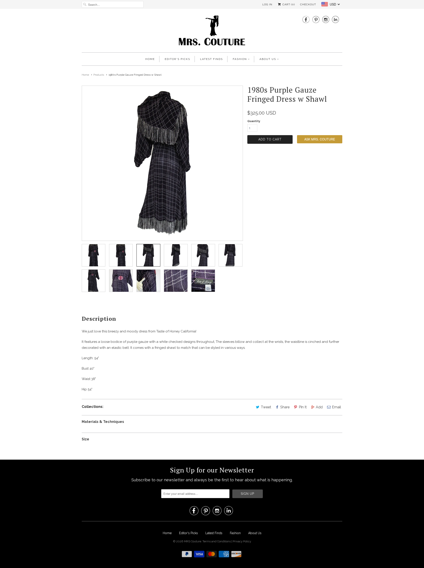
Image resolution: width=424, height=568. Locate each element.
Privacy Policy (242, 541)
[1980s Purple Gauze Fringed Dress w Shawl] (162, 163)
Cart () (288, 4)
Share (285, 407)
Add (319, 407)
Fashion (240, 59)
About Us (267, 59)
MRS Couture (192, 541)
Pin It (303, 407)
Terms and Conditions (217, 541)
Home (150, 59)
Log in (267, 4)
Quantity (253, 121)
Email (336, 407)
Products (98, 74)
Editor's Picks (177, 59)
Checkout (308, 4)
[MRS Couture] (212, 31)
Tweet (266, 407)
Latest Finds (211, 59)
